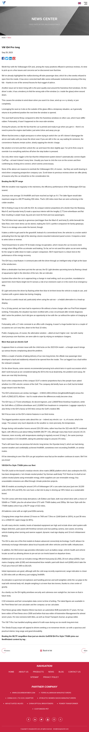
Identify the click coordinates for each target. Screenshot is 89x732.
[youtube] (48, 719)
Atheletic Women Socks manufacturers (57, 698)
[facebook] (29, 719)
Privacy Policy (51, 677)
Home (4, 37)
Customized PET (41, 709)
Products (38, 672)
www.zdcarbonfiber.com (23, 693)
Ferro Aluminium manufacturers (56, 693)
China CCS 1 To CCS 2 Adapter (20, 698)
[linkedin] (35, 719)
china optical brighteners (41, 703)
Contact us (74, 672)
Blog (61, 672)
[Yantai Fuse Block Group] (4, 3)
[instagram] (54, 719)
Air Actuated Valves (14, 703)
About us (23, 672)
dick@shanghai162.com (60, 729)
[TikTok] (60, 719)
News (51, 672)
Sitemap (34, 677)
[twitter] (41, 719)
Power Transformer (68, 703)
